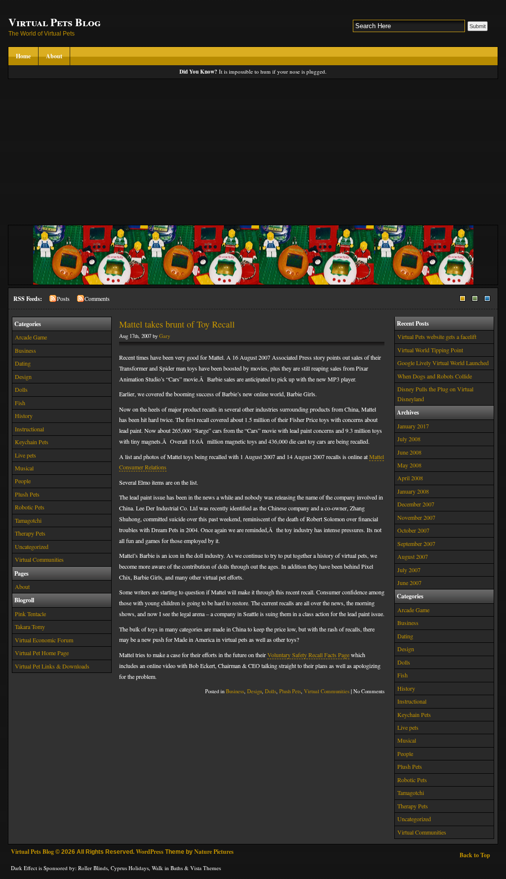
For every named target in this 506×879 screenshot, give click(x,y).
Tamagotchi (28, 520)
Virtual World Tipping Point (430, 350)
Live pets (25, 455)
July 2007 (409, 570)
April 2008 (410, 478)
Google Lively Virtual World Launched (443, 363)
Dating (23, 363)
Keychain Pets (31, 442)
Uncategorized (31, 546)
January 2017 (413, 426)
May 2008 (409, 465)
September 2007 (416, 543)
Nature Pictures (214, 851)
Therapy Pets (30, 533)
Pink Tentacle (30, 614)
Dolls (21, 389)
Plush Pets (27, 494)
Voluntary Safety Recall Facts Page (308, 655)
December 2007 (415, 504)
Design (23, 376)
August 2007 (412, 556)
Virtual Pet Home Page (42, 653)
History (24, 415)
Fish (20, 403)
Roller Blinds (93, 868)
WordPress (150, 851)
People (23, 481)
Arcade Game (31, 337)
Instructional (29, 429)
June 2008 (409, 452)
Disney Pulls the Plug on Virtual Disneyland (435, 393)
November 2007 (416, 517)
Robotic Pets (29, 507)
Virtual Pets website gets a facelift (436, 336)
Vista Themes (205, 868)
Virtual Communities (39, 559)
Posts (63, 298)
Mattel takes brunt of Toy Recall (177, 324)
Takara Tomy (30, 626)
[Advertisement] (253, 153)
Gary (164, 335)
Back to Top (475, 855)
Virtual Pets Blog (54, 22)
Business (25, 350)
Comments (97, 298)
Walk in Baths (167, 868)
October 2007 (413, 530)
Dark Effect (24, 868)
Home (23, 56)
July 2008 (409, 439)
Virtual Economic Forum (44, 640)
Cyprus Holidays (130, 868)
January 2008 (413, 491)
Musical (24, 468)
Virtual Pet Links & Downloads (52, 666)
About (54, 56)
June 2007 (409, 582)
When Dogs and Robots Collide (434, 376)
